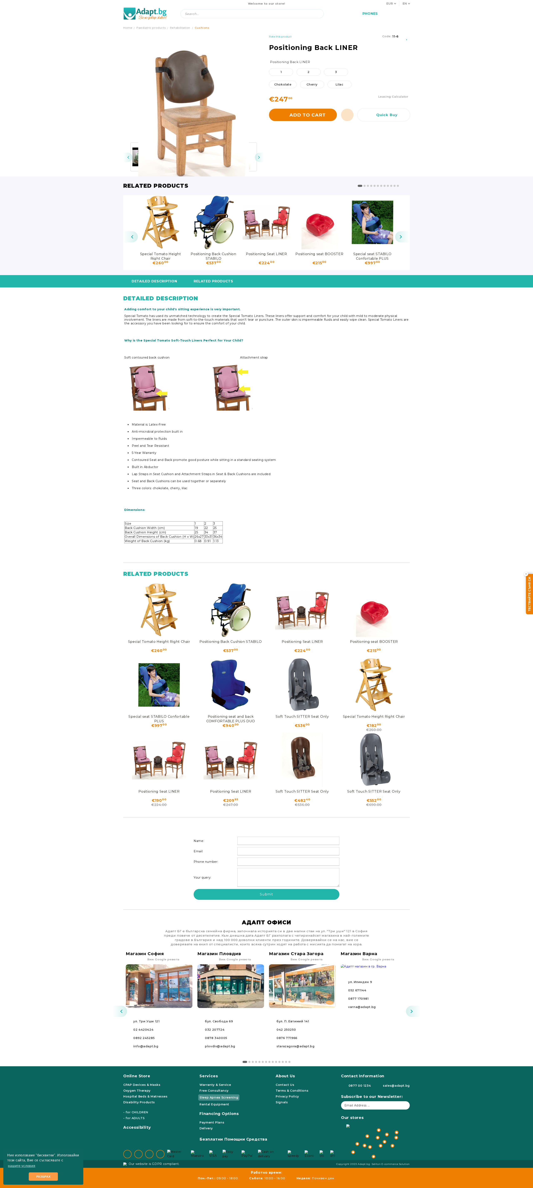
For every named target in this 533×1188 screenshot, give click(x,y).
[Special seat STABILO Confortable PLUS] (372, 222)
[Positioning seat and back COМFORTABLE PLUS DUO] (230, 685)
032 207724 (214, 1030)
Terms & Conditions (292, 1090)
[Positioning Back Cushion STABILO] (213, 222)
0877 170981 (358, 999)
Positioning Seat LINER (266, 254)
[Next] (259, 157)
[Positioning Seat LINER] (266, 222)
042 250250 (286, 1030)
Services (208, 1076)
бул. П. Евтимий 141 (292, 1021)
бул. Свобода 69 (219, 1021)
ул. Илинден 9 (360, 982)
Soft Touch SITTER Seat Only (302, 717)
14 (289, 1062)
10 (391, 186)
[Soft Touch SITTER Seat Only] (302, 685)
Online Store (136, 1076)
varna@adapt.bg (362, 1007)
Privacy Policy (287, 1096)
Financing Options (219, 1113)
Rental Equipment (214, 1104)
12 (398, 186)
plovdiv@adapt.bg (220, 1046)
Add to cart (307, 115)
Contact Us (285, 1085)
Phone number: (206, 862)
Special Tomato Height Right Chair (160, 256)
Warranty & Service (215, 1085)
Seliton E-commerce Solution (391, 1164)
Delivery (206, 1128)
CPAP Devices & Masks (142, 1085)
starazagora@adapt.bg (295, 1046)
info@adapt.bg (145, 1046)
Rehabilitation (180, 27)
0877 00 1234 (360, 1085)
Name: (199, 841)
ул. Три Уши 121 (146, 1021)
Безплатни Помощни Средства (233, 1139)
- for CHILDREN (135, 1112)
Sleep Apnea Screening (218, 1097)
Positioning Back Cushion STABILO (213, 256)
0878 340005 (216, 1038)
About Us (285, 1076)
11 (395, 186)
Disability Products (139, 1102)
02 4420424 (143, 1030)
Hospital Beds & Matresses (145, 1096)
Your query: (202, 877)
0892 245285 (144, 1038)
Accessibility (137, 1127)
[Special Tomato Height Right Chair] (160, 222)
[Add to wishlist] (407, 36)
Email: (198, 851)
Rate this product (280, 36)
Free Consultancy (214, 1090)
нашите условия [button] (21, 1166)
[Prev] (127, 157)
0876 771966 (286, 1038)
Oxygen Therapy (137, 1090)
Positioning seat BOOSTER (319, 254)
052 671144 (357, 990)
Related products (213, 281)
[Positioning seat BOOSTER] (319, 222)
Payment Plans (211, 1122)
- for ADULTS (134, 1118)
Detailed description (154, 281)
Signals (282, 1102)
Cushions (202, 27)
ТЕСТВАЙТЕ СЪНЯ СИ (529, 594)
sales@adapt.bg (396, 1085)
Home (127, 27)
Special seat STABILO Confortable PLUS (372, 256)
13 (286, 1062)
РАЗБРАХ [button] (43, 1176)
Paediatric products (151, 27)
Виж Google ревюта (163, 959)
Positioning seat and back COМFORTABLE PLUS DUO (230, 719)
